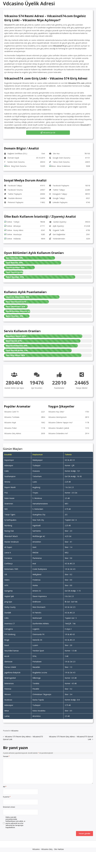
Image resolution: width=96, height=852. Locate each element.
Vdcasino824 (9, 128)
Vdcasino (14, 730)
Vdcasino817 (85, 125)
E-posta (6, 797)
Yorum (6, 756)
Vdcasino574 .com (11, 25)
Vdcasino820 (21, 128)
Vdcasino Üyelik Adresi (29, 3)
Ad (4, 787)
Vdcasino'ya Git (48, 132)
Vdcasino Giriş (46, 849)
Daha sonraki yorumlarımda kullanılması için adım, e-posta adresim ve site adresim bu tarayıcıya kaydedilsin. (16, 822)
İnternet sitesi (9, 807)
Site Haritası (59, 849)
